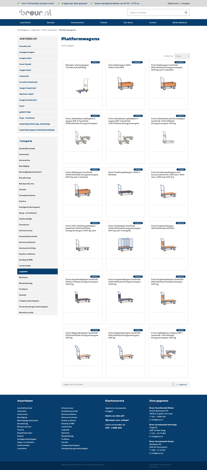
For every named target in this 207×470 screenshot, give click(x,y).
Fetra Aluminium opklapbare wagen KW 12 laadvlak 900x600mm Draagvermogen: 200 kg (82, 122)
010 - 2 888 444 (113, 427)
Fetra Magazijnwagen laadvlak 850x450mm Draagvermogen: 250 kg (124, 335)
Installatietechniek (28, 236)
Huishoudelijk (25, 218)
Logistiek (35, 30)
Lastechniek (25, 265)
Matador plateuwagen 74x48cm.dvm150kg (77, 66)
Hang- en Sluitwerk (28, 212)
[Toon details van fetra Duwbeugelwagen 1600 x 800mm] (125, 190)
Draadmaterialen (27, 195)
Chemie (22, 189)
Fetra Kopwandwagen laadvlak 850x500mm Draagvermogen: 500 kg (167, 282)
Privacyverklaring (79, 465)
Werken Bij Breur (179, 22)
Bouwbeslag (25, 177)
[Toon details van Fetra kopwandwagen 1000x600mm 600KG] (168, 244)
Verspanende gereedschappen (33, 306)
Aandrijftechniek (27, 148)
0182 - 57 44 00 (158, 450)
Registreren (173, 3)
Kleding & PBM (25, 259)
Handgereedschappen (29, 207)
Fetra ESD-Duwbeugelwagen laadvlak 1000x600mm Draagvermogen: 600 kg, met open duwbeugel (81, 229)
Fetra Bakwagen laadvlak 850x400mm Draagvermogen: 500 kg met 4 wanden (167, 67)
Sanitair (22, 294)
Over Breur (128, 22)
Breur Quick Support (97, 465)
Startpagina (23, 30)
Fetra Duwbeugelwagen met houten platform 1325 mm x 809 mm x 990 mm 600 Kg (167, 175)
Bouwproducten (26, 183)
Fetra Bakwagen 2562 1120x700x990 (119, 66)
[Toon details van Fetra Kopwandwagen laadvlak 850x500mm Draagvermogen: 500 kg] (168, 298)
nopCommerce (163, 467)
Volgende (182, 384)
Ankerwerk (24, 154)
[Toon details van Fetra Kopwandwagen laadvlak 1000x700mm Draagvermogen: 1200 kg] (83, 297)
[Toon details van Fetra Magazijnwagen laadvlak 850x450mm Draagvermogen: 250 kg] (125, 353)
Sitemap (67, 465)
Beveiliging (24, 166)
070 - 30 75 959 (158, 433)
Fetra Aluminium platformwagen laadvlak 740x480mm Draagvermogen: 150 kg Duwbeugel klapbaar (168, 122)
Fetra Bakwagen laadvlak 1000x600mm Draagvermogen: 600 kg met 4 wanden (82, 175)
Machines (23, 277)
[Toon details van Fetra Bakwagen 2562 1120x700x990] (125, 84)
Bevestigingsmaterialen (30, 171)
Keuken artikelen (27, 253)
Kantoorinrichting (27, 248)
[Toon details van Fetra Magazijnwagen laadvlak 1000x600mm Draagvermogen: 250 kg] (83, 353)
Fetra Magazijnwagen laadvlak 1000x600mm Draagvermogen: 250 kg (82, 335)
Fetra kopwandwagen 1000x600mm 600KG (162, 227)
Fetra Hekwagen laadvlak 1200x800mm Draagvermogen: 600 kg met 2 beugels (124, 228)
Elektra (22, 201)
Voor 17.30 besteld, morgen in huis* (38, 3)
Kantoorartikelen (27, 242)
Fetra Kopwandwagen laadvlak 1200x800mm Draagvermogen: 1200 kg (124, 282)
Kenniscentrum (77, 22)
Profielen (23, 289)
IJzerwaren (24, 224)
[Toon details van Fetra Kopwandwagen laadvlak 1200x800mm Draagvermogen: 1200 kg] (125, 297)
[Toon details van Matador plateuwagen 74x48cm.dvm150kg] (83, 85)
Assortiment (25, 22)
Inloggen (186, 3)
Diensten (51, 22)
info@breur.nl (157, 419)
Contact (152, 22)
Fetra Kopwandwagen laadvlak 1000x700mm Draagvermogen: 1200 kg (82, 282)
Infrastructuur (26, 230)
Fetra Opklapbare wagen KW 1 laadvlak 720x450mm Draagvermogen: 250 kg (166, 335)
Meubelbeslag (25, 283)
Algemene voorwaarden (115, 408)
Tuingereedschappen (29, 300)
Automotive (24, 160)
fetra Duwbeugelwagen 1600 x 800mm (124, 173)
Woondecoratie (26, 312)
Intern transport (49, 30)
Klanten (103, 22)
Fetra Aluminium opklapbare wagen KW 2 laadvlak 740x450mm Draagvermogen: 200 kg (123, 122)
